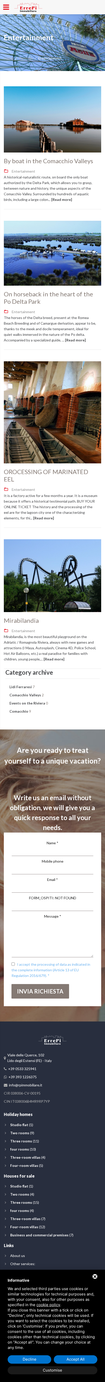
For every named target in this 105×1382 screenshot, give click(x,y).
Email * (52, 879)
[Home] (28, 6)
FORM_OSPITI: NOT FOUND (52, 898)
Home (8, 58)
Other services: (22, 1264)
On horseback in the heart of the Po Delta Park (48, 298)
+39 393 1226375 (22, 1077)
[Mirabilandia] (52, 575)
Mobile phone (52, 861)
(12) (27, 1227)
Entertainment (23, 171)
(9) (22, 1133)
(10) (23, 1149)
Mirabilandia (21, 620)
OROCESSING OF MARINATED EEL (46, 475)
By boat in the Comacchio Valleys (48, 160)
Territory (26, 58)
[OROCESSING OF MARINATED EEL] (52, 412)
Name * (52, 843)
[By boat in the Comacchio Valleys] (52, 119)
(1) (21, 1125)
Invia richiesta (40, 991)
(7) (27, 1219)
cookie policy (48, 1304)
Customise (52, 1370)
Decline (29, 1359)
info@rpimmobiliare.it (25, 1085)
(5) (26, 1165)
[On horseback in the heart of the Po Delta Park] (52, 253)
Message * (52, 916)
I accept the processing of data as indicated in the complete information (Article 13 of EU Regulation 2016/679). (50, 970)
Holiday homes (18, 1114)
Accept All (76, 1359)
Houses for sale (19, 1175)
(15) (24, 1202)
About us (17, 1255)
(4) (27, 1157)
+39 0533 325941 (22, 1069)
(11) (24, 1141)
